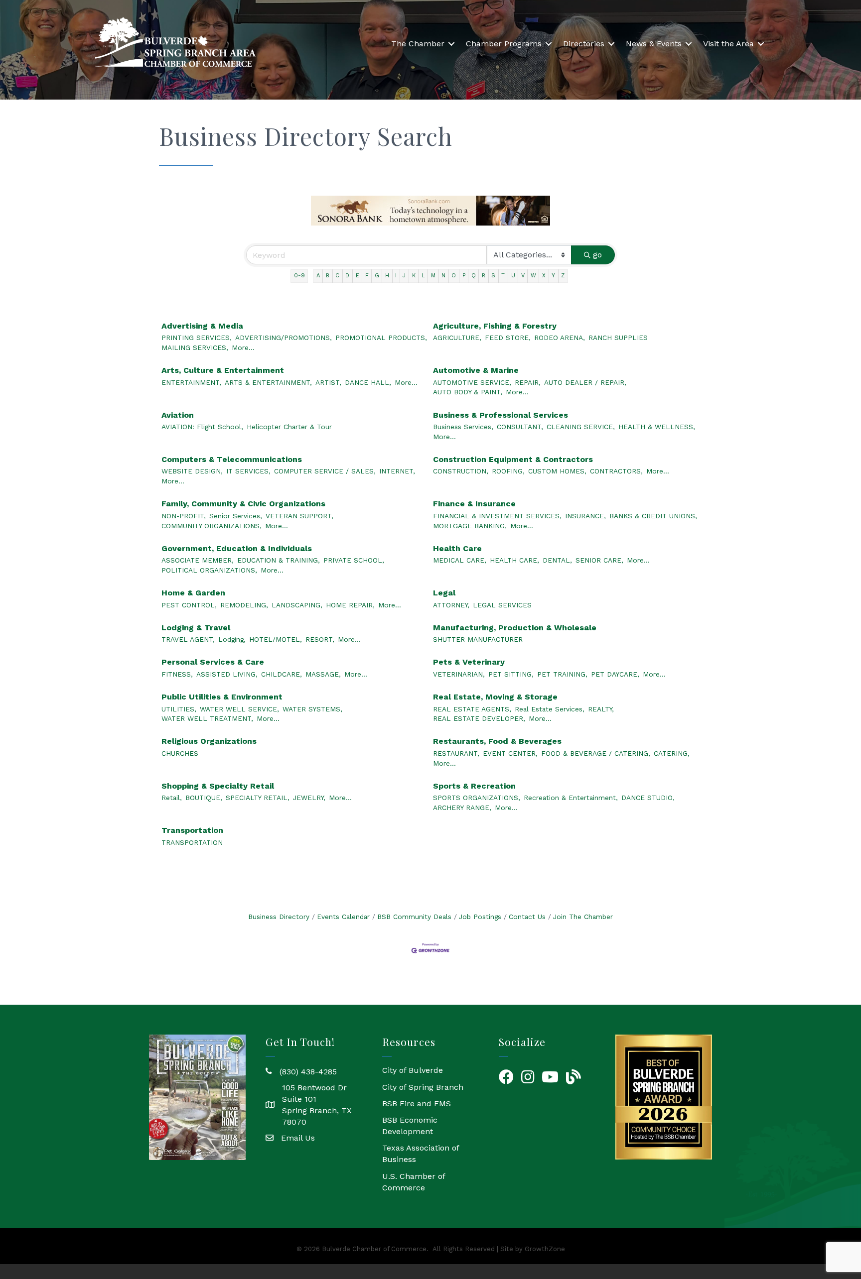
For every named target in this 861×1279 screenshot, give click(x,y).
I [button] (396, 275)
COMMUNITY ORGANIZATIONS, (211, 526)
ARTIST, (328, 382)
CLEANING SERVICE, (581, 427)
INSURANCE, (585, 516)
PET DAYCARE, (615, 674)
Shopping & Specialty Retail (217, 786)
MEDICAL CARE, (459, 560)
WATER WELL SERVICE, (239, 709)
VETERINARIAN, (459, 674)
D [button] (347, 275)
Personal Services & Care (212, 662)
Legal (444, 592)
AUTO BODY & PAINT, (467, 392)
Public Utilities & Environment (222, 696)
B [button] (327, 275)
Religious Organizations (209, 741)
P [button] (463, 275)
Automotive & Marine (476, 370)
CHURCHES (179, 753)
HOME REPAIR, (350, 605)
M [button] (433, 275)
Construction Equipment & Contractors (513, 459)
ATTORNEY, (451, 605)
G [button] (377, 275)
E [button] (357, 275)
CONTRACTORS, (616, 471)
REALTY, (601, 709)
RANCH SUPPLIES (618, 338)
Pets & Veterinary (469, 662)
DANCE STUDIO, (648, 798)
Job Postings (480, 917)
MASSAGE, (323, 674)
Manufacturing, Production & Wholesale (514, 627)
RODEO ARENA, (559, 338)
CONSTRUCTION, (460, 471)
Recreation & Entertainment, (571, 798)
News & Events (654, 43)
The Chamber (417, 43)
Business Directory (278, 917)
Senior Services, (235, 516)
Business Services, (463, 427)
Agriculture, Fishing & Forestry (495, 326)
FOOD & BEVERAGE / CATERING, (595, 753)
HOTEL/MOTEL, (275, 639)
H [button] (387, 275)
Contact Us (527, 917)
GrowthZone (545, 1249)
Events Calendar (343, 917)
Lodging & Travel (195, 627)
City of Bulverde (412, 1070)
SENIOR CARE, (599, 560)
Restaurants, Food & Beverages (497, 741)
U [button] (513, 275)
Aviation (177, 415)
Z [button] (563, 275)
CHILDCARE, (281, 674)
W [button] (533, 275)
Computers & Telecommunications (231, 459)
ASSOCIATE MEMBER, (197, 560)
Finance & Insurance (474, 503)
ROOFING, (508, 471)
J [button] (404, 275)
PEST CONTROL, (189, 605)
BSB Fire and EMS (416, 1103)
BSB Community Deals (414, 917)
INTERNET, (397, 471)
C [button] (337, 275)
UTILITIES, (178, 709)
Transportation (192, 830)
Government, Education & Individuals (236, 548)
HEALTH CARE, (514, 560)
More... (243, 347)
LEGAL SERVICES (502, 605)
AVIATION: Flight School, (202, 427)
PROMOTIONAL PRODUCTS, (381, 338)
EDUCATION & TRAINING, (278, 560)
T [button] (503, 275)
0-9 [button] (299, 275)
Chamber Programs (504, 43)
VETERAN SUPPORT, (299, 516)
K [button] (414, 275)
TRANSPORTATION (192, 842)
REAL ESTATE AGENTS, (472, 709)
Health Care (457, 548)
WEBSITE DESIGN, (192, 471)
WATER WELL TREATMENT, (207, 718)
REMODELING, (244, 605)
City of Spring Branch (422, 1087)
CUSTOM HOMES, (557, 471)
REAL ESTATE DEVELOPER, (479, 718)
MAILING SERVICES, (194, 347)
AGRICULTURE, (457, 338)
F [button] (367, 275)
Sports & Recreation (474, 786)
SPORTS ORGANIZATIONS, (476, 798)
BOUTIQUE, (203, 798)
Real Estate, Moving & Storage (495, 696)
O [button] (453, 275)
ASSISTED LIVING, (227, 674)
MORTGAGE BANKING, (470, 526)
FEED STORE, (508, 338)
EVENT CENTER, (510, 753)
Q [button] (473, 275)
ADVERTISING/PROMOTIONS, (283, 338)
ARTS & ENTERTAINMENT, (268, 382)
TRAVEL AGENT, (188, 639)
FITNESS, (177, 674)
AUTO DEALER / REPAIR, (585, 382)
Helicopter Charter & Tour (289, 427)
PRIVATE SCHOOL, (353, 560)
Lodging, (232, 639)
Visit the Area (728, 43)
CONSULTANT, (520, 427)
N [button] (443, 275)
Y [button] (553, 275)
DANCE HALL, (368, 382)
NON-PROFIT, (183, 516)
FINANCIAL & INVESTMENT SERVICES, (497, 516)
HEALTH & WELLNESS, (656, 427)
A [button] (318, 275)
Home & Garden (193, 592)
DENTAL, (557, 560)
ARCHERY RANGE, (462, 808)
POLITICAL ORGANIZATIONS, (209, 570)
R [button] (483, 275)
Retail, (171, 798)
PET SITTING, (511, 674)
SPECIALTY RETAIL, (257, 798)
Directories (583, 43)
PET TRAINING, (562, 674)
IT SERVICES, (248, 471)
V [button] (523, 275)
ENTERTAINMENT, (191, 382)
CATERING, (672, 753)
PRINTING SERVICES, (196, 338)
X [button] (544, 275)
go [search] (597, 254)
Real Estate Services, (549, 709)
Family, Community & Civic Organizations (243, 503)
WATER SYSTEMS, (312, 709)
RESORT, (319, 639)
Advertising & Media (202, 326)
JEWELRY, (309, 798)
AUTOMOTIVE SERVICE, (472, 382)
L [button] (423, 275)
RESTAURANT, (456, 753)
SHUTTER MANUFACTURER (478, 639)
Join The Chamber (583, 917)
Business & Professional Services (500, 415)
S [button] (493, 275)
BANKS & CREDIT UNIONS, (653, 516)
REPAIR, (528, 382)
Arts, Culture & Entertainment (222, 370)
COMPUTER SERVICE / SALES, (325, 471)
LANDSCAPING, (297, 605)
